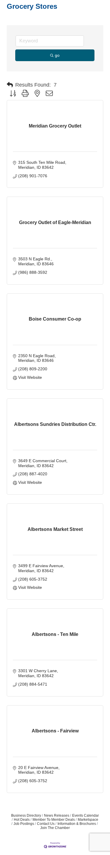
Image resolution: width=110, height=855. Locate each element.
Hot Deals (22, 820)
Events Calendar (85, 815)
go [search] (57, 55)
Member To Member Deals (54, 820)
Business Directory (26, 815)
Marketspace (88, 820)
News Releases (56, 815)
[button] (10, 85)
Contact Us (46, 824)
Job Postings (23, 824)
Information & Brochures (76, 824)
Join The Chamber (55, 828)
